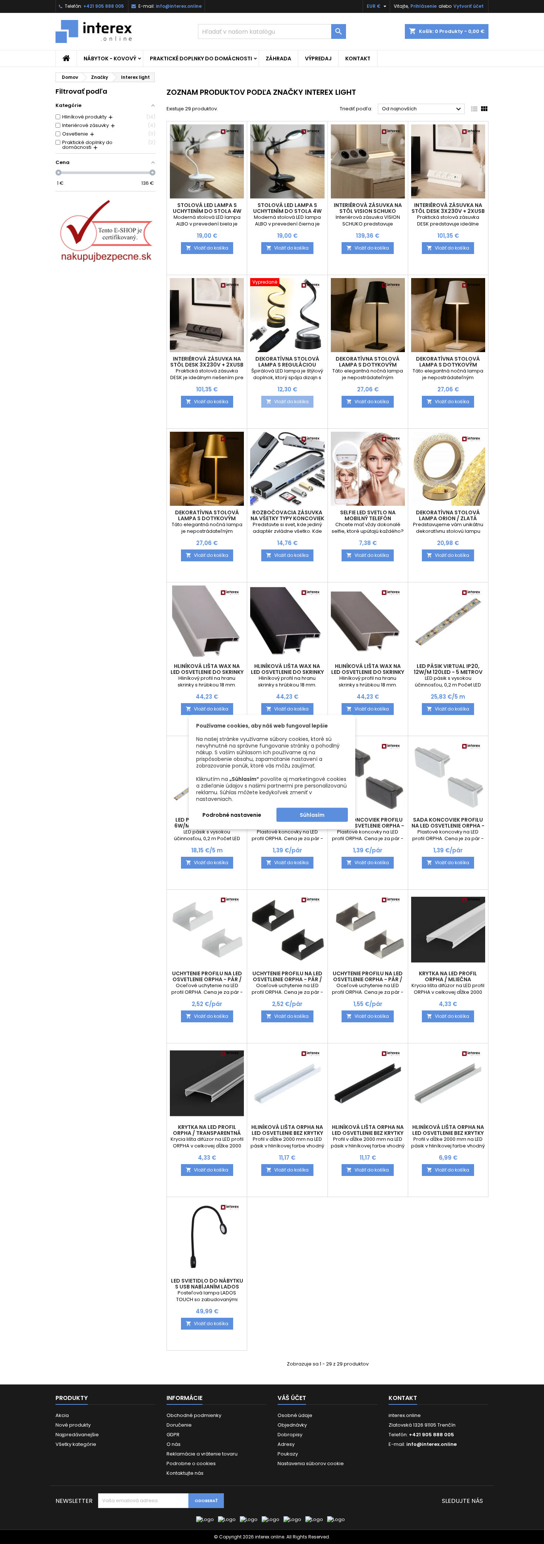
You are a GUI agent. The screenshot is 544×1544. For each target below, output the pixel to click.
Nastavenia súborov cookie (311, 1463)
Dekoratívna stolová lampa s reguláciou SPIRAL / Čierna (287, 364)
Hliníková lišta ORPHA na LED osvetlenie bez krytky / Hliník (448, 1133)
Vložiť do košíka (207, 248)
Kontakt (357, 58)
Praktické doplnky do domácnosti (201, 58)
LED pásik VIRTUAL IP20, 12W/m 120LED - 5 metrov (448, 669)
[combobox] (272, 31)
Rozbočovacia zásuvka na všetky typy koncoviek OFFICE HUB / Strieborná (287, 518)
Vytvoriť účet (468, 6)
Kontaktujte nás (185, 1473)
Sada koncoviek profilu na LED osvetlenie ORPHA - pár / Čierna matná (367, 825)
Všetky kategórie (76, 1444)
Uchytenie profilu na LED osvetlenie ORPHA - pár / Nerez (368, 979)
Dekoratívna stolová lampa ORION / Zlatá (448, 515)
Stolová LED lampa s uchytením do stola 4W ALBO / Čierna (287, 211)
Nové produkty (73, 1424)
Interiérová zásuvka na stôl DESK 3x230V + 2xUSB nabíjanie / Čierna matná (207, 364)
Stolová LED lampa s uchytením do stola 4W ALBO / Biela (207, 211)
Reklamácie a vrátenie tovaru (202, 1453)
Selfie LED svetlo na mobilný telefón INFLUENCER (368, 518)
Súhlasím (312, 815)
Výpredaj (318, 58)
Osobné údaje (295, 1415)
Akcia (62, 1415)
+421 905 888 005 (103, 6)
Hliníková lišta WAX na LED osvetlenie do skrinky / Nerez (367, 672)
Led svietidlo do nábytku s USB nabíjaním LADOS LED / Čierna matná (207, 1286)
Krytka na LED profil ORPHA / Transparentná (207, 1130)
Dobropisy (290, 1434)
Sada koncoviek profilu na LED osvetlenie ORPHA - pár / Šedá (448, 825)
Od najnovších (422, 109)
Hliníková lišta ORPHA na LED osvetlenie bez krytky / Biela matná (287, 1133)
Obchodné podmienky (194, 1415)
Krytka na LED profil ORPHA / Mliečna (448, 976)
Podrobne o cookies (191, 1463)
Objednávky (292, 1424)
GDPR (173, 1434)
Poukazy (288, 1453)
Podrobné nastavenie (231, 815)
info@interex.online (179, 6)
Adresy (286, 1444)
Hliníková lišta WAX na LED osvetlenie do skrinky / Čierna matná (287, 672)
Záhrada (278, 58)
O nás (174, 1444)
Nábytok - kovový (110, 58)
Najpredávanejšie (77, 1434)
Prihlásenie (423, 6)
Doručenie (179, 1424)
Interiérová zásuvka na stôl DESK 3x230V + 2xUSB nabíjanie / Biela (448, 211)
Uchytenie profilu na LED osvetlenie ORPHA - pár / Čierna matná (287, 979)
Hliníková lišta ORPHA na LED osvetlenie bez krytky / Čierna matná (368, 1133)
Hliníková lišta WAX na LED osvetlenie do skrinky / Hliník (207, 672)
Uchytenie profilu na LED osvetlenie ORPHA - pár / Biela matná (207, 979)
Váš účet (292, 1398)
